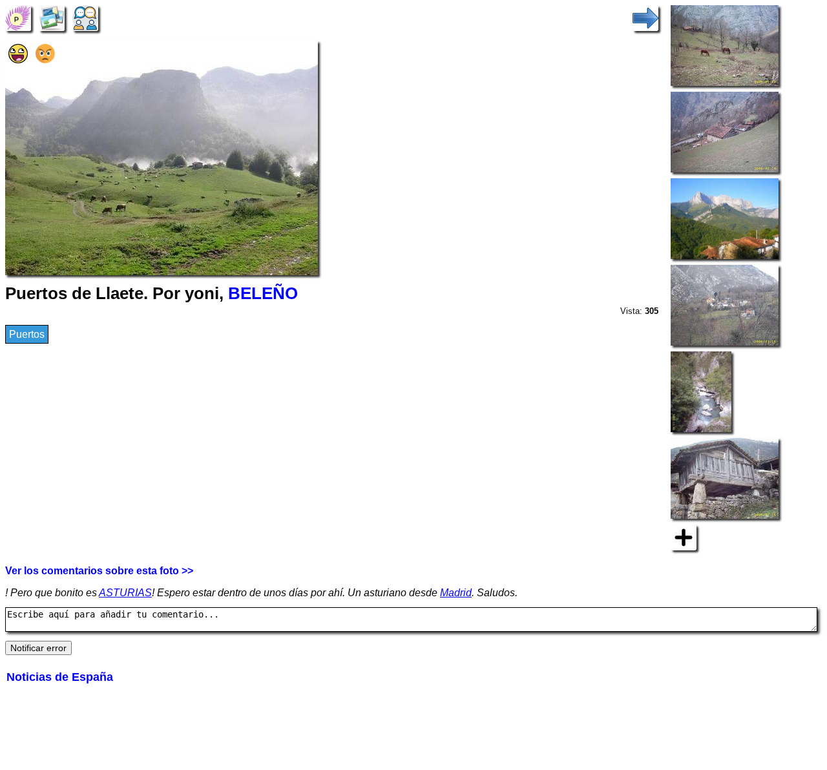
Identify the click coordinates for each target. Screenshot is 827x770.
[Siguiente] (645, 17)
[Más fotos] (683, 536)
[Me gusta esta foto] (18, 59)
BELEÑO (263, 293)
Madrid (456, 592)
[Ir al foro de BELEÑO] (85, 17)
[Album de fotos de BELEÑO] (52, 17)
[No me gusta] (45, 59)
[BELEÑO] (18, 17)
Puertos (27, 334)
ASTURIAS (125, 592)
